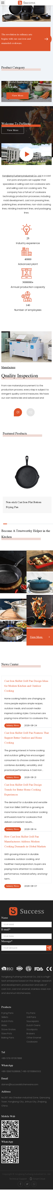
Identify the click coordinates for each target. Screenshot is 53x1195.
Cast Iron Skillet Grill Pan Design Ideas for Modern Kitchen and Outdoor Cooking (26, 686)
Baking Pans (7, 1037)
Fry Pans (30, 1013)
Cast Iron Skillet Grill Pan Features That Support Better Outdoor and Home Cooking (26, 738)
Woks (4, 1025)
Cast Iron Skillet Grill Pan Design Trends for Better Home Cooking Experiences (23, 790)
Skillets (4, 1017)
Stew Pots (6, 1033)
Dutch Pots (7, 1021)
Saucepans (32, 1021)
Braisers (30, 1033)
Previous (5, 28)
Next (47, 28)
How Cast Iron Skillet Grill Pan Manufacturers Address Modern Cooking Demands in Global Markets (25, 841)
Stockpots (32, 1029)
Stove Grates (8, 1029)
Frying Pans (7, 1013)
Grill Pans (31, 1017)
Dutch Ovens (33, 1025)
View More (15, 95)
